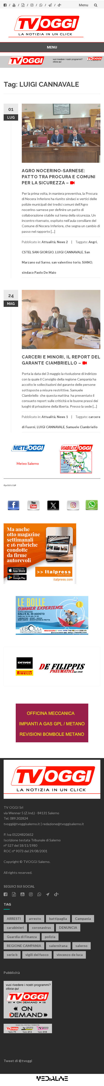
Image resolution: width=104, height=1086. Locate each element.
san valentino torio (66, 262)
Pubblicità (12, 972)
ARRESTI (14, 918)
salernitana (58, 946)
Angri (93, 242)
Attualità (48, 242)
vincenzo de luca (70, 955)
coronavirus (41, 927)
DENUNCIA (68, 927)
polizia (50, 937)
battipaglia (58, 918)
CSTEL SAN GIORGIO (38, 252)
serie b (12, 955)
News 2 (62, 242)
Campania (83, 918)
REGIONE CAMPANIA (24, 946)
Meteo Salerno (28, 463)
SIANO (87, 262)
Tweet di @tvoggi (18, 1061)
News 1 (62, 417)
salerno (81, 946)
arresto (35, 918)
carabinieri (15, 927)
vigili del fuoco (37, 955)
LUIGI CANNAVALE (69, 252)
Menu (83, 5)
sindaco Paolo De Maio (39, 272)
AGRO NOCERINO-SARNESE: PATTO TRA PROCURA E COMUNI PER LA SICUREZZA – (59, 176)
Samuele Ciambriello (81, 427)
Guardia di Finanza (22, 937)
